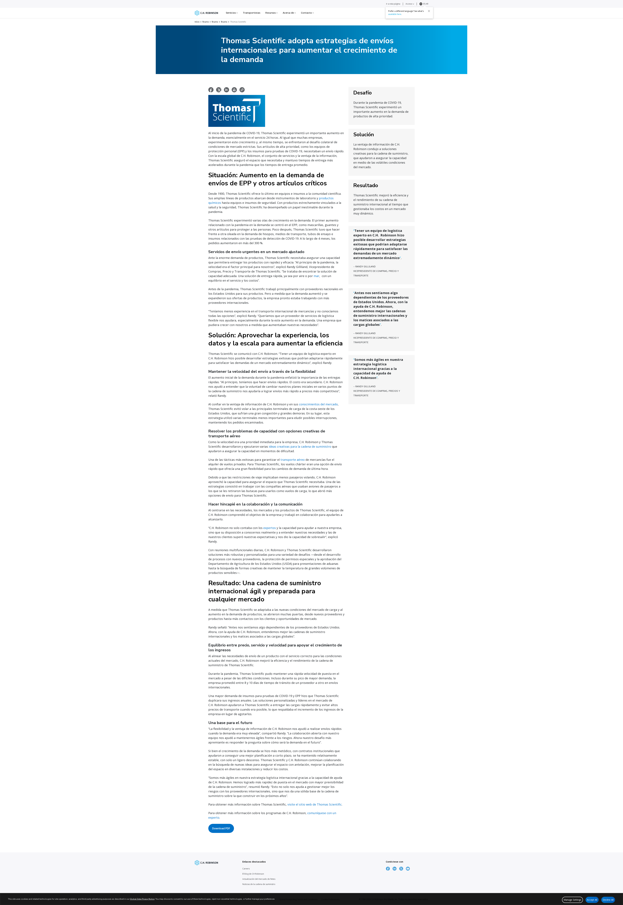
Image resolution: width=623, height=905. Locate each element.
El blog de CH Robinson (253, 873)
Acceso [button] (409, 3)
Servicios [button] (231, 12)
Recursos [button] (270, 12)
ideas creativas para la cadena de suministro (300, 446)
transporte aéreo (293, 460)
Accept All (592, 899)
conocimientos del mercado (318, 404)
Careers (246, 868)
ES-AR (425, 3)
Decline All (608, 899)
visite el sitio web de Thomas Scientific (314, 804)
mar (316, 276)
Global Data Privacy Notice (142, 899)
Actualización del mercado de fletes (258, 879)
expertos (269, 528)
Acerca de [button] (288, 12)
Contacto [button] (306, 12)
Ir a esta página (393, 3)
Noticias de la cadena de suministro (258, 884)
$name (205, 21)
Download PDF (221, 828)
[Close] (429, 10)
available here (394, 14)
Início (197, 21)
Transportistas (251, 12)
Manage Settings (572, 899)
